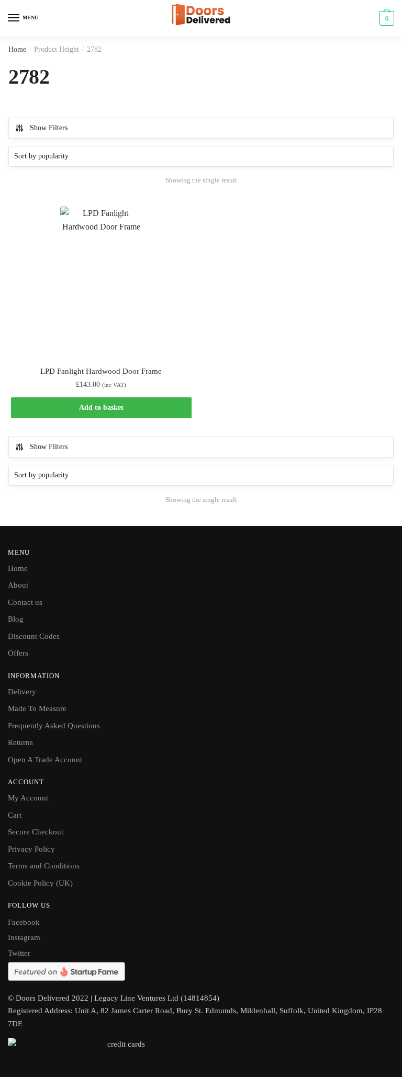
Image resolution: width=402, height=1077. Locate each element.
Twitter (19, 953)
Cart (14, 815)
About (18, 585)
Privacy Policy (31, 849)
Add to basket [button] (101, 407)
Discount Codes (34, 636)
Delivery (22, 692)
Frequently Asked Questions (54, 725)
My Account (28, 798)
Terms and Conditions (44, 866)
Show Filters (49, 128)
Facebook (24, 922)
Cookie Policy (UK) (40, 883)
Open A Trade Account (45, 759)
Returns (20, 742)
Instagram (24, 937)
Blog (16, 619)
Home (17, 49)
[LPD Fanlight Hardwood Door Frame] (101, 280)
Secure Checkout (35, 832)
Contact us (25, 602)
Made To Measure (37, 708)
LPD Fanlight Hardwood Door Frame (101, 371)
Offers (18, 653)
